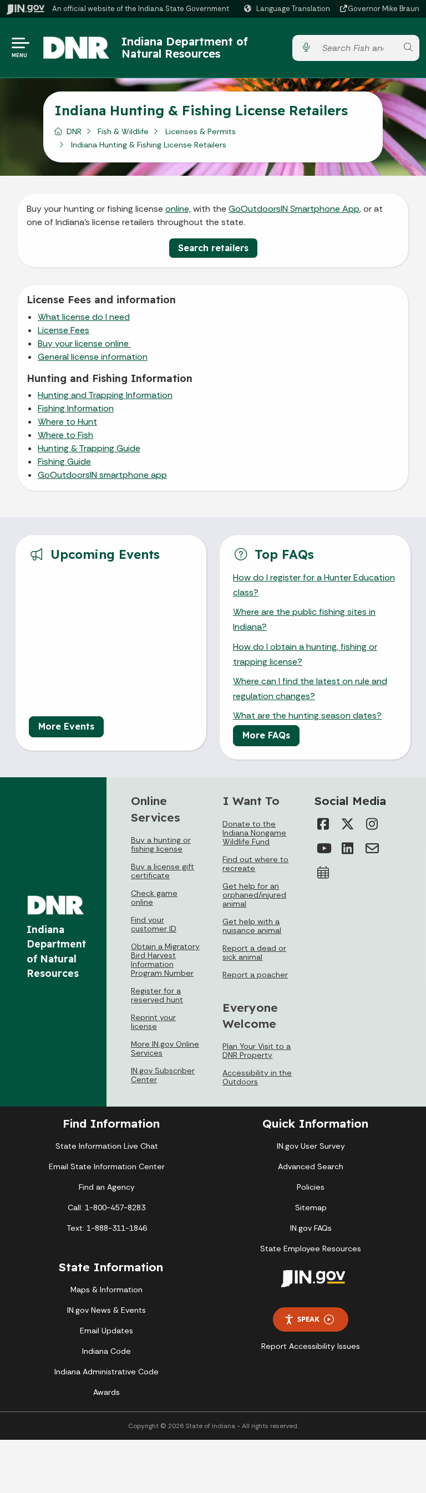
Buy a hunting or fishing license (161, 844)
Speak (308, 1319)
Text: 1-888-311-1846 (107, 1228)
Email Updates (106, 1331)
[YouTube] (323, 848)
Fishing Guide (64, 461)
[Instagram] (372, 824)
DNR (74, 131)
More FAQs (266, 735)
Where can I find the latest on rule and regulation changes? (310, 688)
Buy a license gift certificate (162, 871)
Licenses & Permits (200, 131)
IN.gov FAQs (311, 1228)
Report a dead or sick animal (254, 952)
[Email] (372, 848)
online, (178, 209)
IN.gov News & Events (106, 1310)
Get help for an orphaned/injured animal (254, 895)
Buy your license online (84, 343)
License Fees (63, 330)
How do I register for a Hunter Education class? (314, 585)
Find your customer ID (153, 924)
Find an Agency (107, 1187)
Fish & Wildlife (123, 131)
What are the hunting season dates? (307, 715)
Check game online (154, 897)
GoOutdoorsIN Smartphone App (294, 209)
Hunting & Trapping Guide (89, 448)
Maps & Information (106, 1290)
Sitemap (311, 1207)
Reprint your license (153, 1021)
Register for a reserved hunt (157, 995)
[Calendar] (323, 872)
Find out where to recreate (255, 863)
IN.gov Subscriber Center (163, 1075)
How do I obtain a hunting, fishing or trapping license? (305, 654)
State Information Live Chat (106, 1146)
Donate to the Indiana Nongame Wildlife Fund (254, 833)
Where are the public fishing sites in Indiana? (304, 619)
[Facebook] (323, 824)
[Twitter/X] (348, 824)
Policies (310, 1187)
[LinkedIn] (348, 848)
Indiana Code (106, 1351)
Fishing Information (76, 408)
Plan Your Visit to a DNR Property (256, 1050)
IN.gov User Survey (311, 1146)
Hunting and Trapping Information (105, 395)
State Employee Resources (310, 1248)
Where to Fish (65, 435)
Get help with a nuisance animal (251, 925)
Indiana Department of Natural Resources (184, 47)
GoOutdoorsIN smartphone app (102, 475)
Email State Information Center (107, 1166)
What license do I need (84, 317)
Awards (106, 1392)
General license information (93, 357)
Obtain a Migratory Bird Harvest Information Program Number (165, 959)
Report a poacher (255, 975)
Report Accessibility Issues (310, 1346)
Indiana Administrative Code (106, 1372)
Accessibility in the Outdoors (257, 1077)
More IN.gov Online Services (165, 1048)
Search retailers (213, 247)
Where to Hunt (67, 421)
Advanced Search (310, 1166)
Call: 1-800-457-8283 (106, 1207)
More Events (66, 726)
